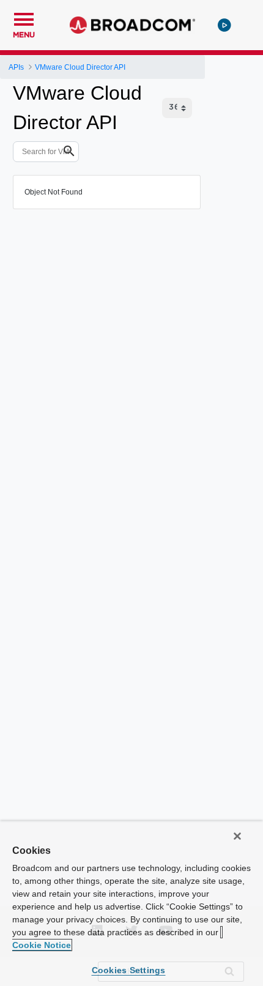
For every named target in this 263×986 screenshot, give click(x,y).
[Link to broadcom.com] (132, 25)
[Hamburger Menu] (24, 18)
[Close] (237, 836)
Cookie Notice (41, 945)
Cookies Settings (129, 970)
